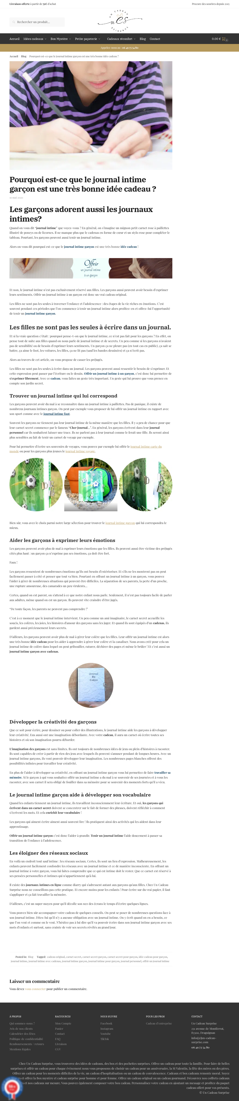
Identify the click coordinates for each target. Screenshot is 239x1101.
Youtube (105, 1033)
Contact (60, 1033)
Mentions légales (20, 1049)
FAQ (57, 1039)
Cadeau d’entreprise (159, 1023)
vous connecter (35, 989)
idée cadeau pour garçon (153, 957)
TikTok (104, 1039)
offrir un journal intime (156, 961)
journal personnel (131, 961)
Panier (59, 1028)
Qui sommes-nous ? (22, 1023)
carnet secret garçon (94, 957)
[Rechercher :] (37, 22)
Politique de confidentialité (26, 1039)
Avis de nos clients (21, 1028)
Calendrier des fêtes (22, 1033)
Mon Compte (63, 1023)
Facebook (106, 1023)
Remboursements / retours (27, 1044)
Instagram (106, 1028)
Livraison (61, 1044)
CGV (58, 1049)
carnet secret (73, 957)
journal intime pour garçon (104, 961)
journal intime (19, 961)
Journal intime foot (90, 506)
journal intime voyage (80, 451)
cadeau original (56, 957)
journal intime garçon (120, 523)
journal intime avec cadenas (45, 961)
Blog (23, 56)
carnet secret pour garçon (122, 957)
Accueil (14, 56)
